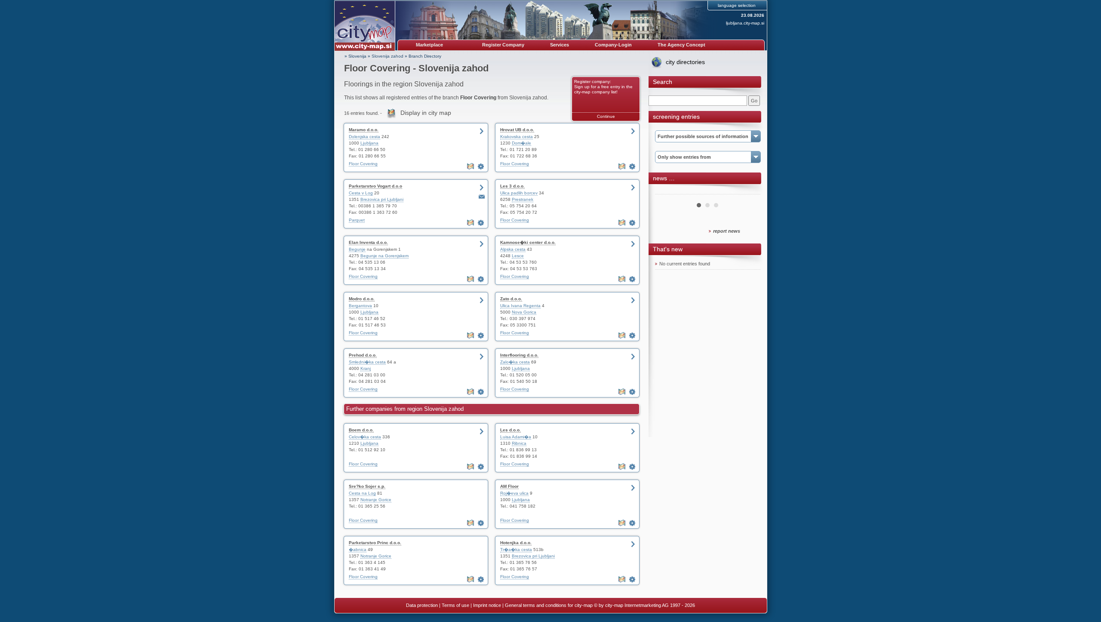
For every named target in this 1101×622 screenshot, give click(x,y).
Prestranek (522, 199)
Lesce (518, 255)
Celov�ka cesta (365, 436)
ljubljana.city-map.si (745, 23)
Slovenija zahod (387, 56)
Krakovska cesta (516, 136)
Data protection (422, 605)
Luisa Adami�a (515, 436)
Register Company (503, 44)
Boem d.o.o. (361, 430)
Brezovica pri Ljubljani (381, 199)
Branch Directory (425, 56)
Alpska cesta (513, 249)
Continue (606, 116)
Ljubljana (369, 143)
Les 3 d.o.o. (512, 186)
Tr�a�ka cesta (516, 549)
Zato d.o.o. (511, 298)
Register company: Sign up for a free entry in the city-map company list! (603, 86)
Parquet (357, 220)
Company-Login (613, 44)
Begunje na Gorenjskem (384, 255)
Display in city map (425, 112)
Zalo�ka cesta (515, 362)
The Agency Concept (681, 44)
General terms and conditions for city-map (549, 605)
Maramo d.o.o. (363, 129)
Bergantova (360, 305)
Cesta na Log (362, 493)
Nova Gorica (524, 312)
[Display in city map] (471, 166)
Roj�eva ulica (514, 493)
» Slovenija (355, 56)
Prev (666, 191)
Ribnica (519, 443)
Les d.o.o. (510, 430)
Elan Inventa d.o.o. (368, 242)
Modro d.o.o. (362, 298)
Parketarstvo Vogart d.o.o (375, 186)
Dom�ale (521, 143)
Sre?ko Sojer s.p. (367, 486)
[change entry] (481, 166)
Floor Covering (363, 163)
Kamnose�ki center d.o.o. (528, 242)
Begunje (357, 249)
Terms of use (455, 605)
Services (559, 44)
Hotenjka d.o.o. (516, 542)
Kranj (365, 368)
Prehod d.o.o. (363, 355)
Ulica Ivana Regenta (520, 305)
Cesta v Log (361, 193)
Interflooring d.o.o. (519, 355)
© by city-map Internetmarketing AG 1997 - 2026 (644, 605)
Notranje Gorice (375, 499)
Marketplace (429, 44)
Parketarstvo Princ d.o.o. (375, 542)
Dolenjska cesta (364, 136)
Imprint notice (487, 605)
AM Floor (509, 486)
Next (749, 191)
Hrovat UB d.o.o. (517, 129)
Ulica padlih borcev (519, 193)
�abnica (357, 549)
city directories (685, 62)
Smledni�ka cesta (367, 362)
